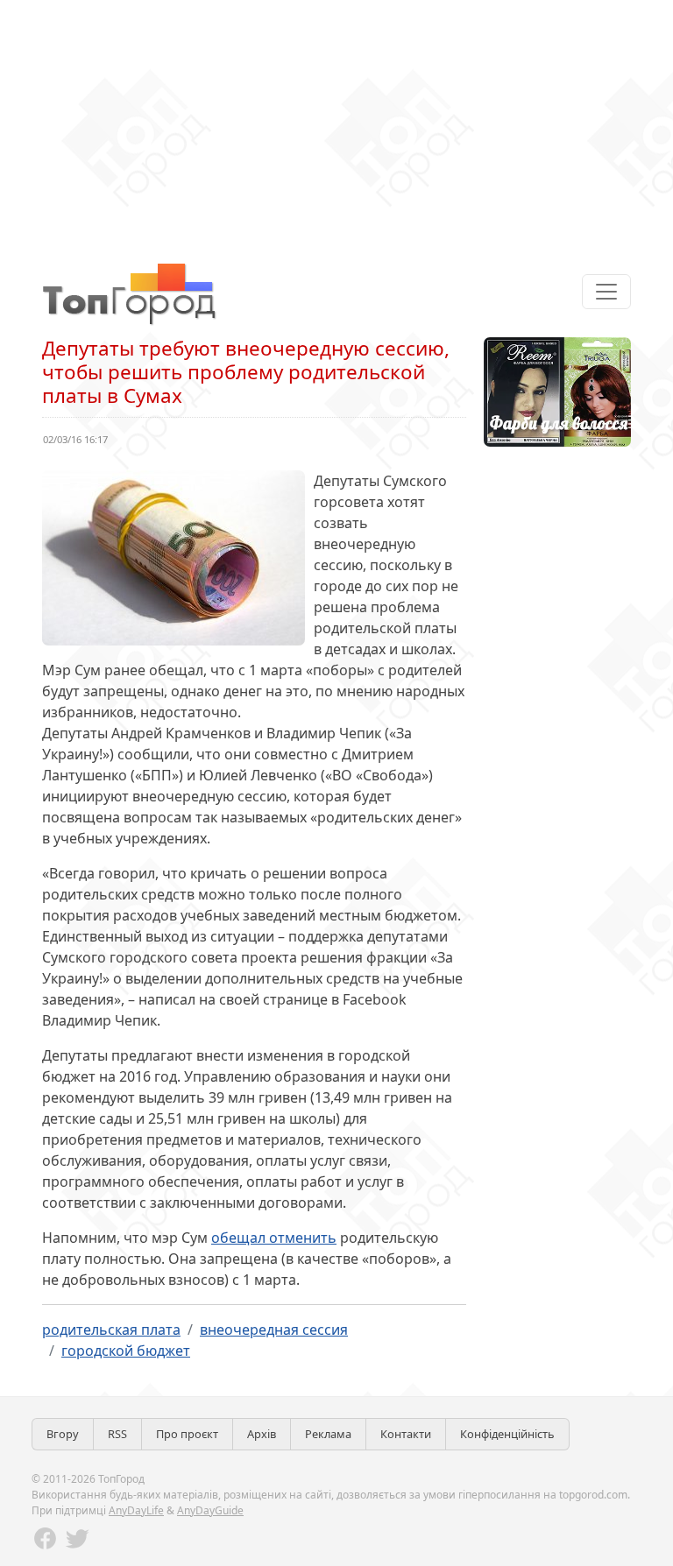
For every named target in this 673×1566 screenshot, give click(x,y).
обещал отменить (273, 1237)
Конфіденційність (507, 1434)
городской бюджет (125, 1350)
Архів (261, 1434)
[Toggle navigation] (606, 291)
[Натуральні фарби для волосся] (557, 390)
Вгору (62, 1434)
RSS (117, 1434)
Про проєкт (187, 1434)
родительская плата (111, 1329)
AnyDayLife (136, 1510)
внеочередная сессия (274, 1329)
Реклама (328, 1434)
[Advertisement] (336, 122)
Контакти (405, 1434)
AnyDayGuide (210, 1510)
